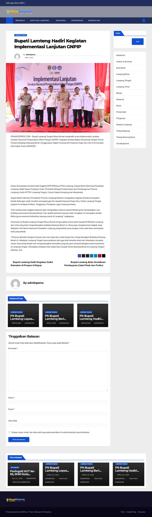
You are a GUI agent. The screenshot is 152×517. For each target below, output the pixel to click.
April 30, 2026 (53, 475)
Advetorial (120, 55)
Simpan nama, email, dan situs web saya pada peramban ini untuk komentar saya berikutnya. (50, 432)
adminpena (30, 54)
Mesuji (119, 93)
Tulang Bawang (123, 131)
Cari (118, 33)
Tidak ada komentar (21, 482)
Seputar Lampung (40, 20)
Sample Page (131, 512)
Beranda (20, 20)
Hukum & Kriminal (124, 62)
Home (123, 512)
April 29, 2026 (123, 475)
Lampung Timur (123, 87)
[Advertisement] (58, 166)
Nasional (61, 20)
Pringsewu (121, 118)
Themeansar (47, 512)
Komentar (13, 348)
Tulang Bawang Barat (125, 137)
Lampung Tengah (20, 35)
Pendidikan (77, 20)
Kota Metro (121, 68)
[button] (140, 20)
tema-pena (141, 512)
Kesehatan (94, 20)
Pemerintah (121, 112)
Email (11, 409)
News (118, 106)
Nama (11, 398)
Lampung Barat (123, 74)
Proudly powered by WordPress (17, 512)
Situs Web (12, 421)
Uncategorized (122, 144)
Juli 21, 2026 (17, 478)
